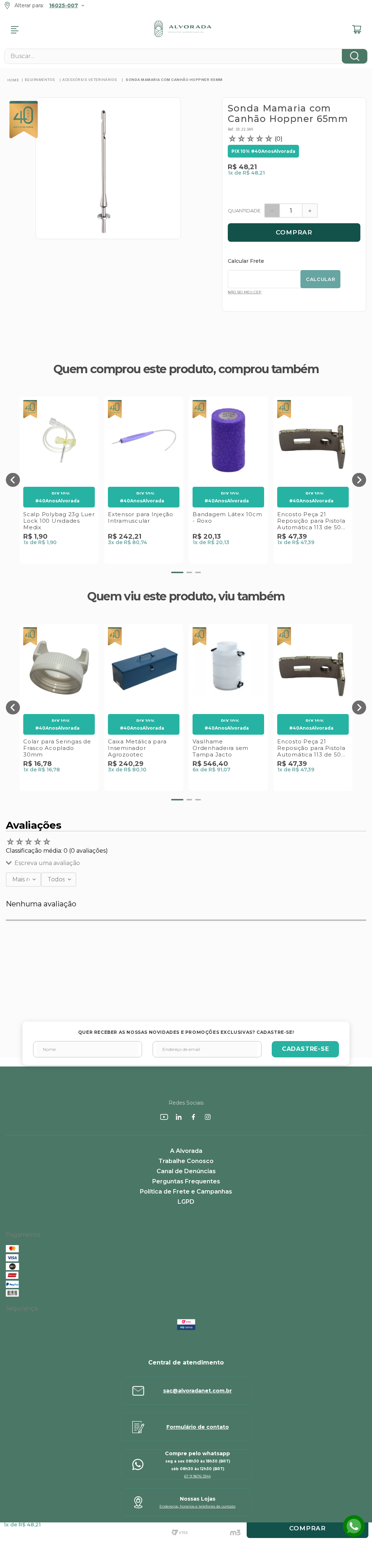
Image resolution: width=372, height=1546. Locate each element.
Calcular (320, 279)
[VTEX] (179, 1533)
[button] (13, 480)
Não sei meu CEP (245, 292)
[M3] (235, 1533)
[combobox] (186, 56)
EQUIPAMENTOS (40, 79)
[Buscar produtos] (354, 56)
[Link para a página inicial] (13, 80)
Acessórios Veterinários (89, 79)
